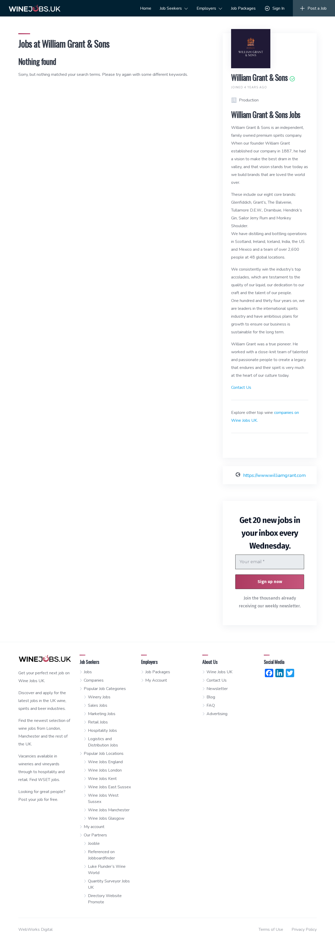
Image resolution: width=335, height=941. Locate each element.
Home (145, 8)
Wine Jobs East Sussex (109, 787)
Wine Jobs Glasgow (106, 818)
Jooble (94, 843)
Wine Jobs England (105, 762)
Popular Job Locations (104, 753)
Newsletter (217, 689)
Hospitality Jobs (102, 730)
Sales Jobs (97, 705)
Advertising (216, 714)
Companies (94, 680)
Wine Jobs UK (219, 672)
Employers (206, 8)
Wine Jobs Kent (102, 779)
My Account (156, 680)
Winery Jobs (99, 697)
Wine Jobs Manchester (109, 810)
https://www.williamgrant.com (274, 475)
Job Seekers (171, 8)
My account (94, 827)
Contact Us (241, 387)
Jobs (88, 672)
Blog (210, 697)
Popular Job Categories (105, 689)
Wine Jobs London (105, 770)
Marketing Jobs (101, 714)
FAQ (210, 705)
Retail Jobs (98, 722)
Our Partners (95, 835)
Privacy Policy (304, 929)
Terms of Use (271, 929)
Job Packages (243, 8)
